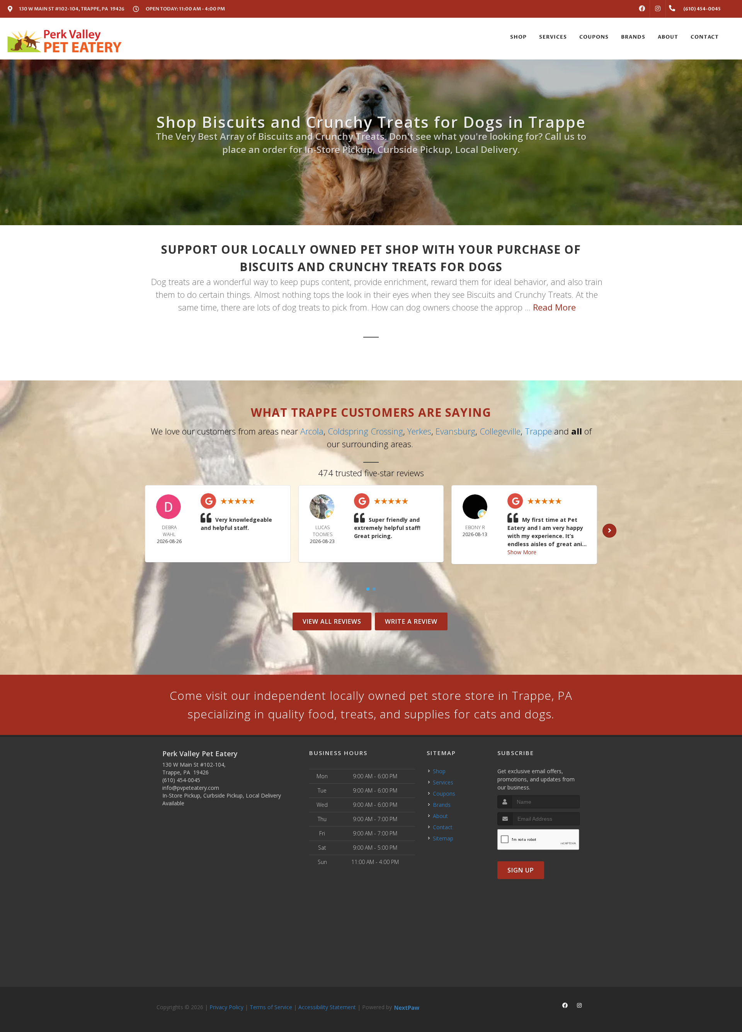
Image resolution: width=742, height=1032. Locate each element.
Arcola (311, 431)
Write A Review (411, 621)
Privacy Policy (226, 1007)
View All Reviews (332, 621)
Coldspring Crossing (365, 431)
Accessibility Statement (327, 1007)
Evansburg (455, 431)
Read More (554, 307)
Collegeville (500, 431)
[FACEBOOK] (642, 9)
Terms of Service (271, 1007)
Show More (521, 552)
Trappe (538, 431)
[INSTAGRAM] (657, 9)
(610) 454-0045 (181, 780)
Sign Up (520, 870)
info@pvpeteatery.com (190, 787)
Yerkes (419, 431)
